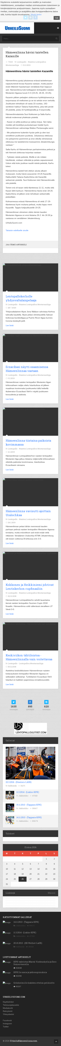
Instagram (7, 1023)
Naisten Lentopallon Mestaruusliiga (35, 304)
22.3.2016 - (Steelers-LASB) (18, 782)
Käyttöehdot (8, 1002)
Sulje (56, 18)
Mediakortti (8, 1008)
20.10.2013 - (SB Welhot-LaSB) (27, 943)
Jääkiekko (23, 795)
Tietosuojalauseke (11, 1005)
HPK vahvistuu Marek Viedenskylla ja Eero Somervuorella (34, 963)
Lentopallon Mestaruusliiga (31, 663)
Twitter (6, 1026)
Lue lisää (9, 325)
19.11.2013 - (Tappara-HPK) (29, 804)
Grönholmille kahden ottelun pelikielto (33, 982)
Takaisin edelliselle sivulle (17, 230)
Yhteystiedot (8, 1014)
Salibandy (12, 785)
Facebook (7, 1020)
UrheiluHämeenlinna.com (23, 1041)
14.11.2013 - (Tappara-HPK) (29, 817)
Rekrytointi (7, 1011)
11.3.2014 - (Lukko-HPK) (27, 792)
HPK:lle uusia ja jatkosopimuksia (30, 972)
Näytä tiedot (36, 14)
